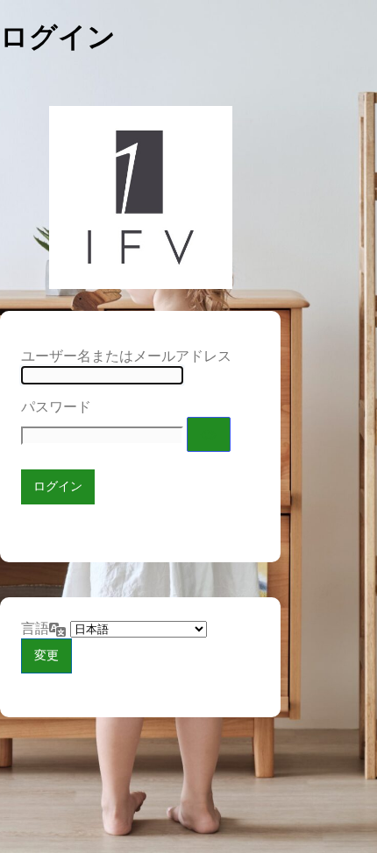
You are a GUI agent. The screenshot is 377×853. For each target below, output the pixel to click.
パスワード (56, 406)
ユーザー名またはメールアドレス (126, 356)
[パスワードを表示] (209, 434)
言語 (35, 628)
